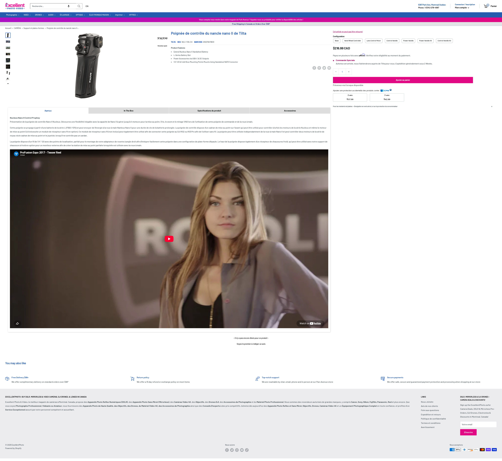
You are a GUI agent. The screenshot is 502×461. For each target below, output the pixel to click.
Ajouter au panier (403, 80)
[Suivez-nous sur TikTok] (247, 450)
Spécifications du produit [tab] (209, 110)
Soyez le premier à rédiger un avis (251, 344)
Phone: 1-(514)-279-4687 (428, 7)
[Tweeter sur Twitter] (324, 68)
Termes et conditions (430, 423)
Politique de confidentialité (433, 418)
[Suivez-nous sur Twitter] (232, 450)
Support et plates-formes (34, 28)
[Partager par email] (329, 68)
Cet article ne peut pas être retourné (348, 32)
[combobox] (53, 6)
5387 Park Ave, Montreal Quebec (432, 5)
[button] (68, 6)
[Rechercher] (79, 6)
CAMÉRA (17, 28)
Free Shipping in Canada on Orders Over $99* (251, 24)
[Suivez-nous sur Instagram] (237, 450)
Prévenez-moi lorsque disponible (348, 85)
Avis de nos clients (429, 406)
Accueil (8, 28)
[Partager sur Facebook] (314, 68)
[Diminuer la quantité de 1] (336, 72)
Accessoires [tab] (290, 110)
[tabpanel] (169, 223)
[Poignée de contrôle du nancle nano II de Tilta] (8, 35)
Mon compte (461, 7)
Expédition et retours (431, 414)
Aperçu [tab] (48, 110)
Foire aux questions (430, 410)
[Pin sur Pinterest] (319, 68)
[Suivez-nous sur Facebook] (227, 450)
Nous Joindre (427, 402)
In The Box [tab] (128, 110)
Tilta (173, 42)
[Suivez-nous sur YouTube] (242, 450)
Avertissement (428, 427)
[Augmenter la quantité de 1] (349, 72)
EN (87, 6)
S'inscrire (468, 432)
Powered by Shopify (13, 448)
